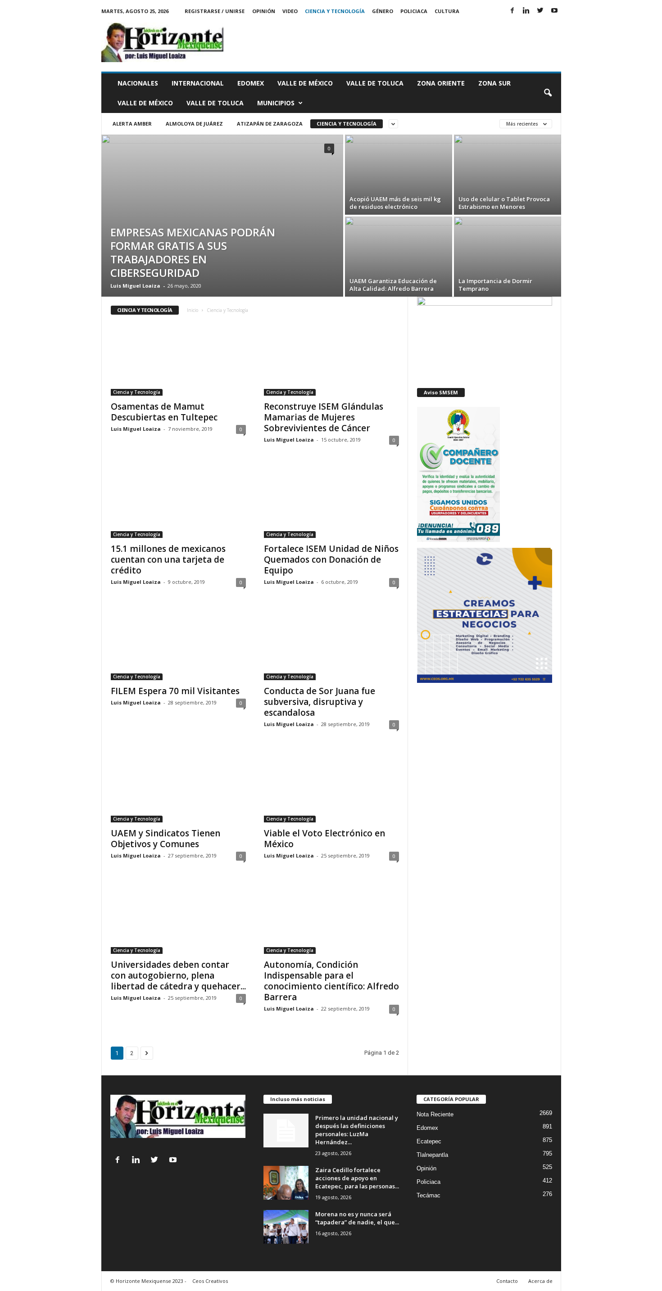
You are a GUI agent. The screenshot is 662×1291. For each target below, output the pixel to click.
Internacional (198, 83)
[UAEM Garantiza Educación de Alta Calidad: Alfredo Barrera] (398, 257)
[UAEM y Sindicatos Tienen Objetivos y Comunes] (178, 786)
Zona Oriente (441, 83)
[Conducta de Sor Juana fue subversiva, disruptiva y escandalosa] (331, 644)
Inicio (192, 310)
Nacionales (138, 83)
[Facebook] (512, 11)
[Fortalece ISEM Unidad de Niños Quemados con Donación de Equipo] (331, 502)
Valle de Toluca (375, 83)
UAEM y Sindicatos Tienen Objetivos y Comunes (165, 838)
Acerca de (540, 1280)
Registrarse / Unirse (215, 11)
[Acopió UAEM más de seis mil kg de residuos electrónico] (398, 175)
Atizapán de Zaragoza (270, 123)
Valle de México (305, 83)
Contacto (507, 1280)
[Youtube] (554, 11)
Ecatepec (429, 1141)
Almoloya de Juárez (194, 123)
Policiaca (413, 11)
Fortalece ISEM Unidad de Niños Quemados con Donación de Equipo (331, 559)
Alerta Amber (132, 123)
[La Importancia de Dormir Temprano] (507, 257)
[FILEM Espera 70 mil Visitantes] (178, 644)
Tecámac (428, 1195)
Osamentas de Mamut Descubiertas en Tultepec (164, 412)
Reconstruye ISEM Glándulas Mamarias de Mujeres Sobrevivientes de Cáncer (323, 417)
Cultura (447, 11)
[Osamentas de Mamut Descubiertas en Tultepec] (178, 360)
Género (382, 11)
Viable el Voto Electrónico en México (324, 838)
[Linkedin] (526, 11)
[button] (548, 93)
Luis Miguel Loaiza (135, 285)
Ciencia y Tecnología (335, 11)
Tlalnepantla (432, 1154)
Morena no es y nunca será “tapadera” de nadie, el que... (357, 1218)
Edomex (250, 83)
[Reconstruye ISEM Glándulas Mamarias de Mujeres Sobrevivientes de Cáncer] (331, 360)
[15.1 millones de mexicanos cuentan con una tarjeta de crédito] (178, 502)
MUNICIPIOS (276, 103)
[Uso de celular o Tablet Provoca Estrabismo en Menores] (507, 167)
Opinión (263, 11)
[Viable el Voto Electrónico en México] (331, 786)
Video (290, 11)
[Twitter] (540, 11)
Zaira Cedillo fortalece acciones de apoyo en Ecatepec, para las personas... (357, 1178)
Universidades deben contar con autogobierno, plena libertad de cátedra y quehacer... (178, 975)
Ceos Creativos (210, 1280)
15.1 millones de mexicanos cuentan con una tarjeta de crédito (168, 559)
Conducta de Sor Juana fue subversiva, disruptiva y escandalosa (319, 701)
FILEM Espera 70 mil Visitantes (175, 691)
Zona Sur (494, 83)
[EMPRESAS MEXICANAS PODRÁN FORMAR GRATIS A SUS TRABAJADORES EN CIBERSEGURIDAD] (222, 206)
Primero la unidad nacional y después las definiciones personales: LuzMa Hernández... (356, 1130)
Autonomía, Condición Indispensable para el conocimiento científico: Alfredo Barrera (331, 981)
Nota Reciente (435, 1114)
